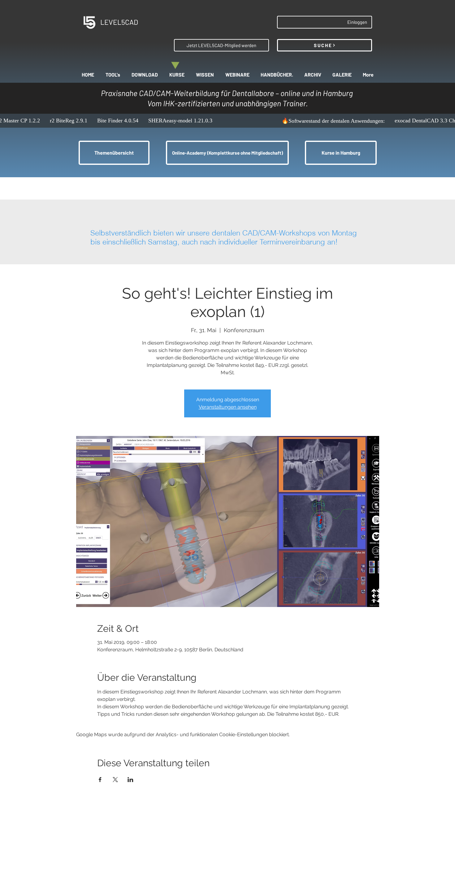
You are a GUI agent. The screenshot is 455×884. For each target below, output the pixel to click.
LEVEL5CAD (119, 22)
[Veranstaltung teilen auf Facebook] (100, 779)
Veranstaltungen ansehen (228, 407)
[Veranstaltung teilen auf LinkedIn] (130, 779)
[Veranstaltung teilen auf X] (115, 779)
